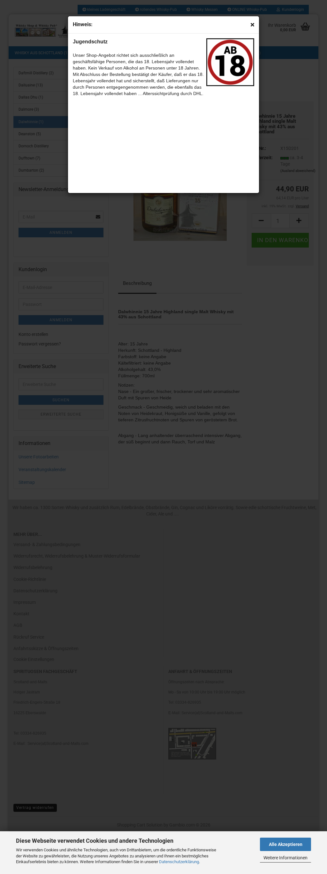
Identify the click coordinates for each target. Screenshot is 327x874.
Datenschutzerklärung (179, 861)
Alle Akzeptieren (285, 844)
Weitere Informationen (285, 857)
